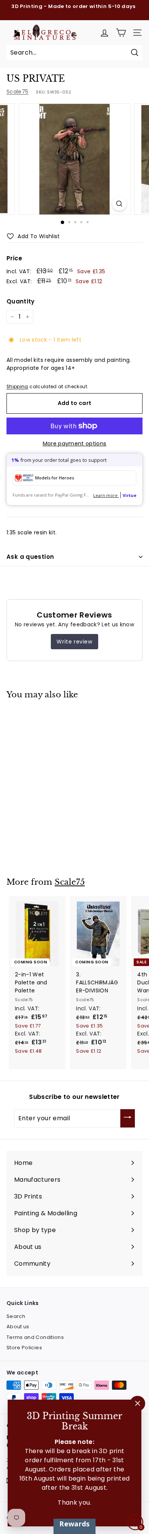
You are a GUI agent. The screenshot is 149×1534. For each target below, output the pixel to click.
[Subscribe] (127, 1118)
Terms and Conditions (35, 1337)
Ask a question (30, 557)
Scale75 (17, 91)
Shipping (17, 387)
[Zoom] (119, 204)
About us (17, 1326)
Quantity (20, 301)
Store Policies (24, 1347)
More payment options (75, 443)
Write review (74, 641)
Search (15, 1316)
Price (14, 258)
